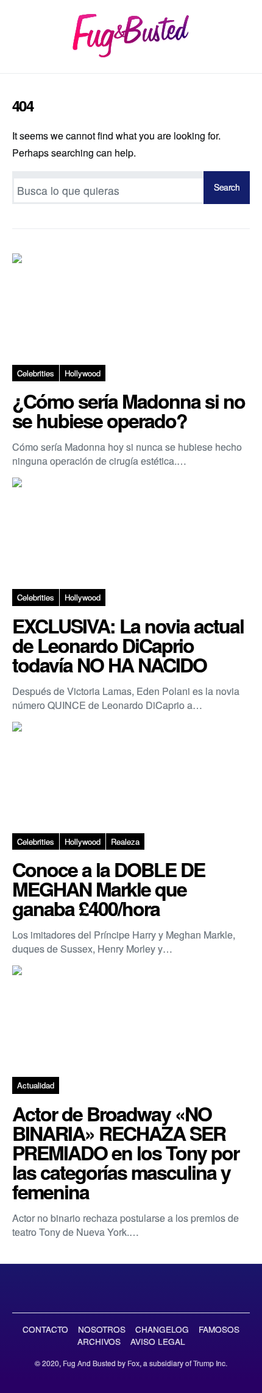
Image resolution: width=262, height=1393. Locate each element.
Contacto (45, 1329)
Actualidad (35, 1085)
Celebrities (35, 373)
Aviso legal (157, 1341)
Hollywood (83, 373)
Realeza (125, 841)
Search (226, 187)
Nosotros (102, 1329)
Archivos (99, 1341)
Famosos (219, 1329)
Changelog (162, 1329)
